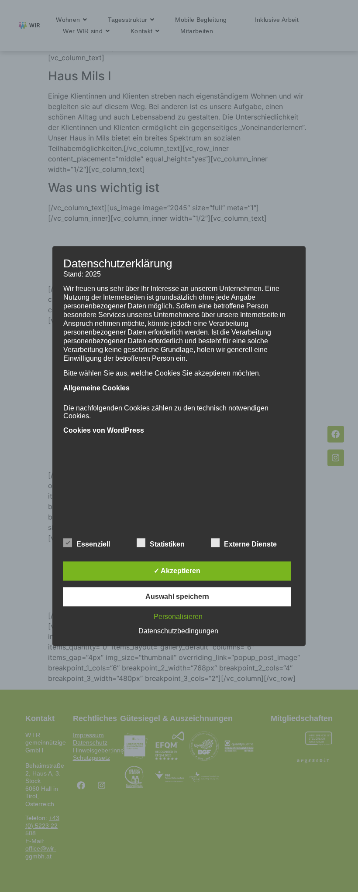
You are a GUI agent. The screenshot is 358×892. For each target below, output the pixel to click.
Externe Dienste (250, 544)
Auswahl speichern (177, 596)
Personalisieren (178, 616)
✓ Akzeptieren (177, 570)
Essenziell (93, 544)
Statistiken (167, 544)
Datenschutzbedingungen (178, 631)
